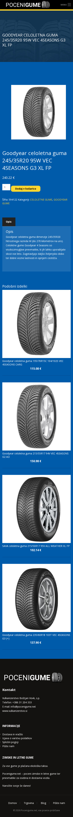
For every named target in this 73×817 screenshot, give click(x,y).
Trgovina (29, 803)
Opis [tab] (9, 221)
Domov (12, 803)
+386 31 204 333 (22, 702)
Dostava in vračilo (12, 734)
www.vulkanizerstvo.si (14, 710)
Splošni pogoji (10, 742)
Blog (43, 803)
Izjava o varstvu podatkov (17, 738)
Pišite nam (8, 746)
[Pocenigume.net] (28, 4)
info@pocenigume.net (23, 706)
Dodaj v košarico (25, 188)
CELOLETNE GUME (41, 199)
